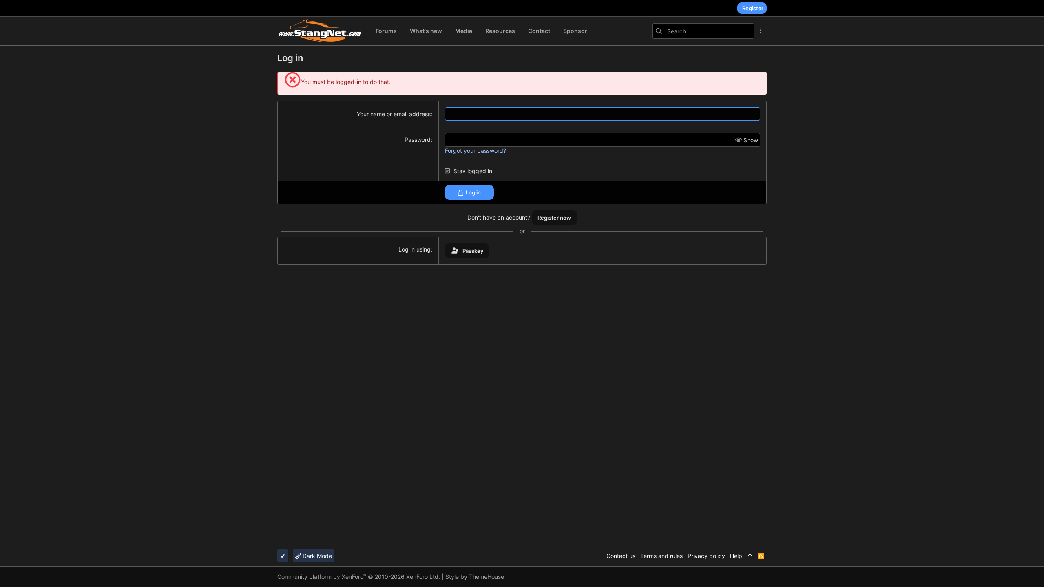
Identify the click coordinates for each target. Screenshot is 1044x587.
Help (736, 555)
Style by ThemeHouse (474, 576)
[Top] (750, 556)
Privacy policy (706, 555)
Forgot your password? (475, 150)
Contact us (620, 555)
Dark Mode (316, 555)
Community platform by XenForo (358, 576)
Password (418, 139)
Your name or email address (394, 113)
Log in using (414, 249)
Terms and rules (661, 555)
